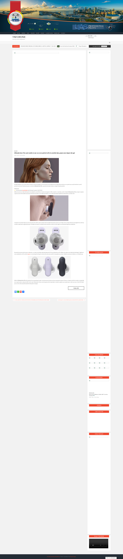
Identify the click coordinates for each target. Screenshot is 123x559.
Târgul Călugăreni (57, 46)
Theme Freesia (73, 556)
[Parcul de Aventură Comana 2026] (32, 46)
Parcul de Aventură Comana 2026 (41, 46)
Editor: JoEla (16, 155)
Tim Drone (19, 36)
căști (29, 254)
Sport (28, 33)
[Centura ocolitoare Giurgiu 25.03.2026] (74, 46)
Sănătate (23, 33)
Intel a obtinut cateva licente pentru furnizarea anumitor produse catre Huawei (32, 299)
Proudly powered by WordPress (53, 556)
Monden (42, 33)
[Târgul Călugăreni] (51, 46)
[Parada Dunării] (63, 46)
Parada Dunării (68, 46)
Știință (37, 33)
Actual (18, 33)
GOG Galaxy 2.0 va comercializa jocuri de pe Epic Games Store (70, 299)
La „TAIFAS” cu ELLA (49, 33)
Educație (33, 33)
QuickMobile (25, 190)
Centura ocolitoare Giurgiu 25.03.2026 (84, 46)
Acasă (14, 33)
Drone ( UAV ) (56, 33)
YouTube (63, 33)
